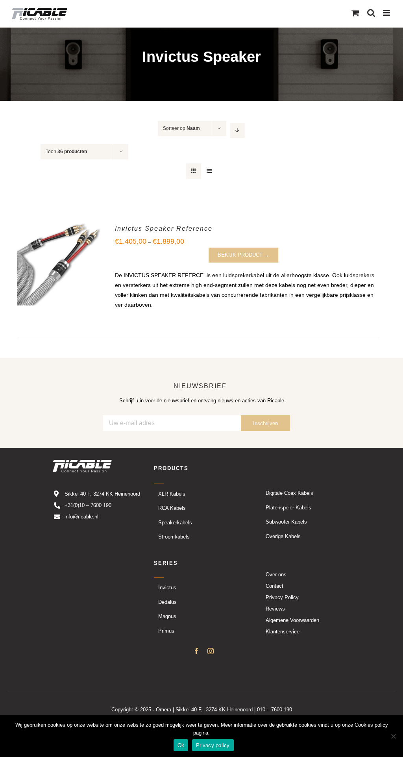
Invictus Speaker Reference (164, 228)
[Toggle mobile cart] (355, 13)
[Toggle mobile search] (371, 13)
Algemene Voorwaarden (292, 620)
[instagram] (210, 651)
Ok (181, 745)
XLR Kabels (171, 494)
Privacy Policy (282, 597)
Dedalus (167, 602)
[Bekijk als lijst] (209, 171)
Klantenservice (282, 631)
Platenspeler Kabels (288, 507)
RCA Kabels (172, 508)
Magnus (167, 616)
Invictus (167, 587)
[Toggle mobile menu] (387, 13)
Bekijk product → (243, 255)
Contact (274, 586)
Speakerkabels (175, 522)
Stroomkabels (174, 537)
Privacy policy (213, 745)
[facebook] (196, 651)
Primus (166, 630)
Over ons (276, 574)
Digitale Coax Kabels (289, 493)
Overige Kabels (283, 536)
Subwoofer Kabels (286, 522)
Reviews (275, 608)
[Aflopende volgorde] (237, 130)
